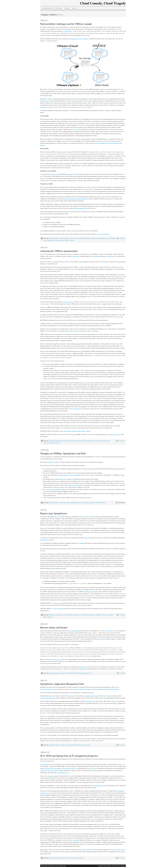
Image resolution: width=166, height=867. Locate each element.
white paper (50, 776)
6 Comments (122, 745)
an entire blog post (77, 409)
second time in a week (56, 659)
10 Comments (121, 858)
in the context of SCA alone (98, 785)
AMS (91, 530)
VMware (72, 240)
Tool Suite (71, 696)
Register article (90, 591)
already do (94, 768)
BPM (60, 441)
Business (61, 615)
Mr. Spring (109, 631)
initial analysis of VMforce (46, 101)
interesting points (62, 479)
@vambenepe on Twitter (52, 8)
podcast (101, 532)
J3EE (122, 851)
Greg (58, 772)
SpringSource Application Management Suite (62, 683)
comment (89, 101)
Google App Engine (82, 441)
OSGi (66, 858)
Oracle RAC (110, 696)
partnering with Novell (114, 434)
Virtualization (46, 443)
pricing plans (78, 129)
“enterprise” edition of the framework (82, 689)
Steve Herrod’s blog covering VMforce (78, 39)
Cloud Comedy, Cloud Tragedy (103, 3)
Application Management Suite (47, 698)
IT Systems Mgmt (78, 238)
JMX (75, 673)
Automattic (122, 865)
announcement (62, 608)
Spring (44, 240)
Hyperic (113, 701)
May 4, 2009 (43, 509)
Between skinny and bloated (53, 627)
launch (84, 462)
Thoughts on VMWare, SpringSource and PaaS (63, 453)
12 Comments (121, 441)
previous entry (62, 152)
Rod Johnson (95, 256)
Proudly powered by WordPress (104, 865)
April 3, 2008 (44, 680)
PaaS (108, 238)
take (93, 523)
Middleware (103, 238)
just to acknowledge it (66, 31)
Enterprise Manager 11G (81, 208)
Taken (80, 849)
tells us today (58, 516)
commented (43, 107)
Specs (72, 858)
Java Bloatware (74, 631)
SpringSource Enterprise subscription (49, 689)
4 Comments (122, 238)
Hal (55, 772)
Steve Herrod (76, 256)
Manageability (87, 238)
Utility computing (60, 240)
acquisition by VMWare (53, 462)
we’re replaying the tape (103, 234)
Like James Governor (45, 764)
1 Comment (122, 673)
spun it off (86, 538)
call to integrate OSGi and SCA (68, 768)
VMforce (67, 240)
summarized (70, 174)
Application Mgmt (53, 238)
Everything (71, 238)
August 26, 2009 (44, 450)
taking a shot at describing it (76, 485)
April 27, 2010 (44, 247)
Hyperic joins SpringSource (53, 513)
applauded (82, 543)
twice (84, 849)
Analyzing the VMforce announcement (59, 250)
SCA (69, 858)
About (74, 8)
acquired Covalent (44, 540)
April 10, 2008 (44, 624)
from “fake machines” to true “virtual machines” (69, 475)
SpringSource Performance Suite (111, 689)
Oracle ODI (79, 160)
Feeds (67, 8)
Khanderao (62, 772)
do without (88, 331)
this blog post (90, 701)
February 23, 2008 (45, 752)
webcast (52, 568)
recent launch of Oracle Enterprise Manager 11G (77, 199)
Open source (106, 615)
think (52, 469)
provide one (75, 331)
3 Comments (122, 615)
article (58, 271)
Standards (49, 240)
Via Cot (54, 608)
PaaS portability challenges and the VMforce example (66, 23)
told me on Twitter (68, 302)
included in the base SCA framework (49, 770)
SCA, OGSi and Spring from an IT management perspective (69, 755)
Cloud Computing (63, 238)
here (100, 639)
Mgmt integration (95, 238)
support (97, 689)
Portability (112, 238)
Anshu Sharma (110, 256)
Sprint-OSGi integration (50, 768)
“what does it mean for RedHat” (53, 489)
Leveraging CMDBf (78, 840)
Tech (54, 240)
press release (86, 516)
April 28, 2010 (44, 20)
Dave (67, 772)
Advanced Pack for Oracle (91, 696)
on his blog (73, 101)
